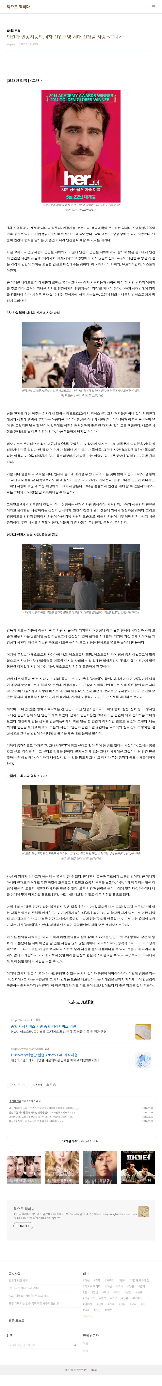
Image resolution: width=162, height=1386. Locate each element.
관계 (139, 1292)
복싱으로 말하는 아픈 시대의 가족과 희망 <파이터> (34, 1121)
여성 (87, 1280)
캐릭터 (110, 1280)
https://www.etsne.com (27, 1048)
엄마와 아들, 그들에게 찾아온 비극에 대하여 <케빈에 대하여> (39, 1116)
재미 (117, 1292)
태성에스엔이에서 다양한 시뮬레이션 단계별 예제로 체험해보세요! (55, 1060)
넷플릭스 (90, 1298)
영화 (87, 1310)
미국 (106, 1292)
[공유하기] (19, 1085)
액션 (109, 1286)
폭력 (103, 1298)
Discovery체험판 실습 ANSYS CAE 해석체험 (44, 1054)
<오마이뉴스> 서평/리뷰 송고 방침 (29, 1296)
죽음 (114, 1298)
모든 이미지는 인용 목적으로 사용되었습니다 (35, 1303)
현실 (125, 1298)
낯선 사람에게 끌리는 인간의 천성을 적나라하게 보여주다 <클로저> (42, 1108)
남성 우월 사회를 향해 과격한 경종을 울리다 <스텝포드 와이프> (40, 1112)
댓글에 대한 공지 (18, 1280)
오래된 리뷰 (15, 1101)
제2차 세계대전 (140, 1280)
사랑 (109, 1310)
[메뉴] (153, 6)
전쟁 (100, 1304)
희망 (98, 1280)
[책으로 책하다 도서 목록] (24, 1288)
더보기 (86, 1316)
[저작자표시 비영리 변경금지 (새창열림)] (50, 1084)
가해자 (88, 1304)
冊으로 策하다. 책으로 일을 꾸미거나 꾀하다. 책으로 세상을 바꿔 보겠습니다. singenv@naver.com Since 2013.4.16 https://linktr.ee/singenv (75, 1216)
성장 (128, 1292)
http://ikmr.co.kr (22, 1020)
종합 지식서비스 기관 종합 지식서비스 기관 (43, 1026)
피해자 (138, 1298)
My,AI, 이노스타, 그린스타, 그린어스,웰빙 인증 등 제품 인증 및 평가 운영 (59, 1031)
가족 (111, 1304)
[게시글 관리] (24, 1085)
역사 (120, 1286)
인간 (95, 1292)
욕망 (134, 1304)
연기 (142, 1286)
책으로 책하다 (18, 6)
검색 (75, 1345)
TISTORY (82, 1370)
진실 (122, 1304)
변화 (122, 1280)
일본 (98, 1310)
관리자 (94, 1370)
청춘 (131, 1286)
